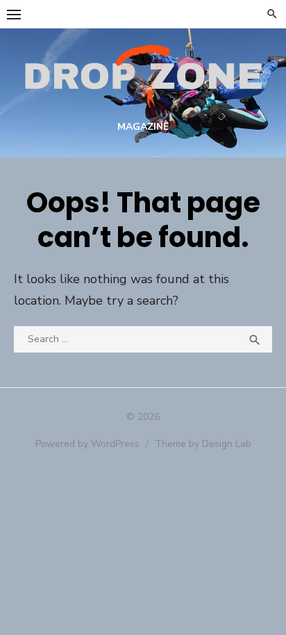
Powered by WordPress (87, 443)
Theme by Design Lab (203, 443)
